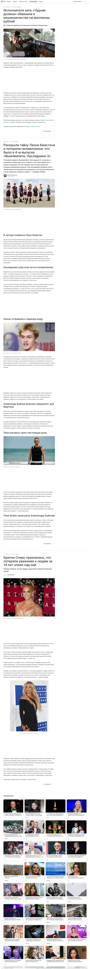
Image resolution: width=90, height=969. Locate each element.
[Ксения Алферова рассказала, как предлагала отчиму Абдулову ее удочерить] (55, 893)
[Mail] (2, 1)
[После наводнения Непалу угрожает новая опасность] (77, 914)
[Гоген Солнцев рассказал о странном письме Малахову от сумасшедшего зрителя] (55, 830)
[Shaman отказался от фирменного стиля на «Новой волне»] (13, 914)
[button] (29, 43)
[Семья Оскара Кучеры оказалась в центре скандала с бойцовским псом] (13, 809)
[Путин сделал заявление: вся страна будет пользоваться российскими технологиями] (34, 935)
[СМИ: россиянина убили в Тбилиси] (13, 872)
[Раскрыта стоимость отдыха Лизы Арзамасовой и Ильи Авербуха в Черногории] (13, 935)
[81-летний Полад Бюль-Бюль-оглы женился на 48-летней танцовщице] (55, 851)
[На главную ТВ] (4, 1)
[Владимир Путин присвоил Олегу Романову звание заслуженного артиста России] (55, 956)
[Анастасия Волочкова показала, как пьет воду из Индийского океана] (34, 914)
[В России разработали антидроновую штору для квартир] (77, 893)
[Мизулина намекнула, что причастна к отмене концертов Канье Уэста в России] (77, 809)
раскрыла (18, 779)
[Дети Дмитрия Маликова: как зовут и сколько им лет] (34, 956)
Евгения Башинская (12, 175)
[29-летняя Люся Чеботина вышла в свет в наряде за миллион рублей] (77, 935)
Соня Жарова (10, 574)
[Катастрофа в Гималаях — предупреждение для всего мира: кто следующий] (13, 830)
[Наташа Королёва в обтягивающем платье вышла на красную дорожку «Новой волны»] (77, 872)
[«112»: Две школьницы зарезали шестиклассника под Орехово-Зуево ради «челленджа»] (55, 809)
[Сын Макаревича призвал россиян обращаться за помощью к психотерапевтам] (34, 830)
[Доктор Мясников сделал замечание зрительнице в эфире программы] (13, 893)
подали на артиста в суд (32, 126)
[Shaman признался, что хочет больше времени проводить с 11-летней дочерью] (34, 851)
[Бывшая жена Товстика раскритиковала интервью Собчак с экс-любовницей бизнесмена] (77, 956)
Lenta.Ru (19, 6)
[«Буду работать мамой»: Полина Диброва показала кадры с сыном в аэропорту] (34, 893)
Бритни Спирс (7, 643)
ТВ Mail (16, 141)
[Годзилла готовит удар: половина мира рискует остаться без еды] (55, 872)
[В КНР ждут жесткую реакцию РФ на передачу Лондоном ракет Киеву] (55, 914)
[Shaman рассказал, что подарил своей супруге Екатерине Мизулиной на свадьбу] (13, 956)
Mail (2, 968)
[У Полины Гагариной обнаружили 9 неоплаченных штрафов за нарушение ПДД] (77, 851)
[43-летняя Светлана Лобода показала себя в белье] (34, 872)
